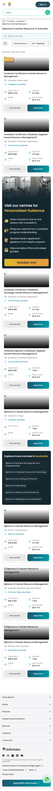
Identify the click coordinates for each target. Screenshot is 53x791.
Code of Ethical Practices (13, 770)
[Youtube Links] (22, 755)
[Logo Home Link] (11, 750)
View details (14, 108)
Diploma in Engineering (16, 485)
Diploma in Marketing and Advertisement (23, 499)
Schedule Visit (26, 262)
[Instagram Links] (8, 755)
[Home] (3, 21)
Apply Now (38, 108)
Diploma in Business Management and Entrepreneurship (23, 464)
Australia (20, 21)
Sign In (42, 4)
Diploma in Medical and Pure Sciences (22, 492)
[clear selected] (27, 43)
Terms (31, 770)
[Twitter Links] (13, 755)
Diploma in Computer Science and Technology (26, 472)
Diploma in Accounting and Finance (21, 479)
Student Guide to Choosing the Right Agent (21, 766)
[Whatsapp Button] (47, 779)
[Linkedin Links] (17, 755)
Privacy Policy (8, 774)
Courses (10, 21)
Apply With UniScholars (25, 783)
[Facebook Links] (3, 755)
